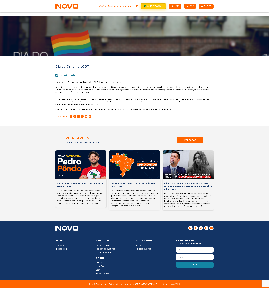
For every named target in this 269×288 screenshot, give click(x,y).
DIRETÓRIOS (61, 249)
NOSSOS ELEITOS (143, 249)
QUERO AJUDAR (103, 245)
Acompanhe (126, 6)
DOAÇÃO (100, 266)
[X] (201, 228)
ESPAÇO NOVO (102, 274)
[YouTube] (211, 228)
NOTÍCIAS (140, 245)
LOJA (177, 6)
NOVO (102, 6)
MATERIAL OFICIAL (104, 253)
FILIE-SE (207, 6)
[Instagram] (190, 228)
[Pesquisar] (137, 6)
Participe (112, 6)
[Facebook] (196, 228)
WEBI (177, 284)
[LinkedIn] (206, 228)
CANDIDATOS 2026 (155, 6)
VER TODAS (190, 140)
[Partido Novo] (66, 228)
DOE (192, 6)
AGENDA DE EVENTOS (105, 249)
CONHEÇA (60, 245)
